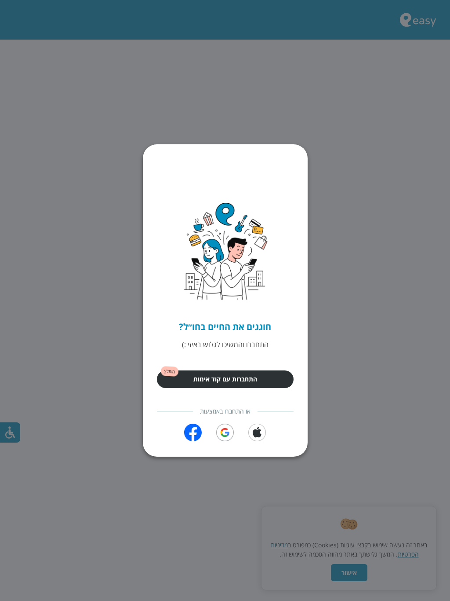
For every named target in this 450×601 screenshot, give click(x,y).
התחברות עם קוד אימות (225, 379)
